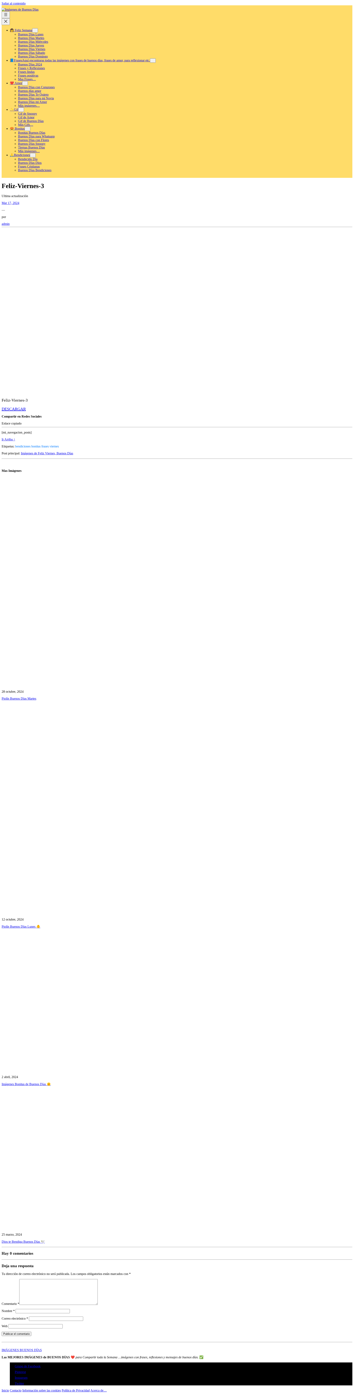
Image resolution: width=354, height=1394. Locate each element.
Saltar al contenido (14, 3)
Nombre (8, 1311)
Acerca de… (98, 1390)
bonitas (36, 446)
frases (45, 446)
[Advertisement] (124, 257)
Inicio (5, 1390)
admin (6, 224)
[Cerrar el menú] (6, 21)
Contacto (16, 1390)
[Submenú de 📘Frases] (153, 60)
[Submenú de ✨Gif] (21, 110)
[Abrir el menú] (6, 14)
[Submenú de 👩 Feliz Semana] (35, 30)
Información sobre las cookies (41, 1390)
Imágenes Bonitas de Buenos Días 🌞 (26, 1084)
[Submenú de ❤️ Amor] (25, 83)
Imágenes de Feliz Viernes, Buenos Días (47, 453)
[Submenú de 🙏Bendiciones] (33, 155)
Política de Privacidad (76, 1390)
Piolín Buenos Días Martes (19, 698)
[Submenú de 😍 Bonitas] (27, 129)
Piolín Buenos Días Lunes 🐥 (21, 926)
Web (5, 1326)
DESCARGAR (14, 409)
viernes (54, 446)
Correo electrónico (15, 1318)
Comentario (10, 1303)
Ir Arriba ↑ (8, 439)
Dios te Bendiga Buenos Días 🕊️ (23, 1241)
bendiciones (23, 446)
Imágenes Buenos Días (22, 1350)
